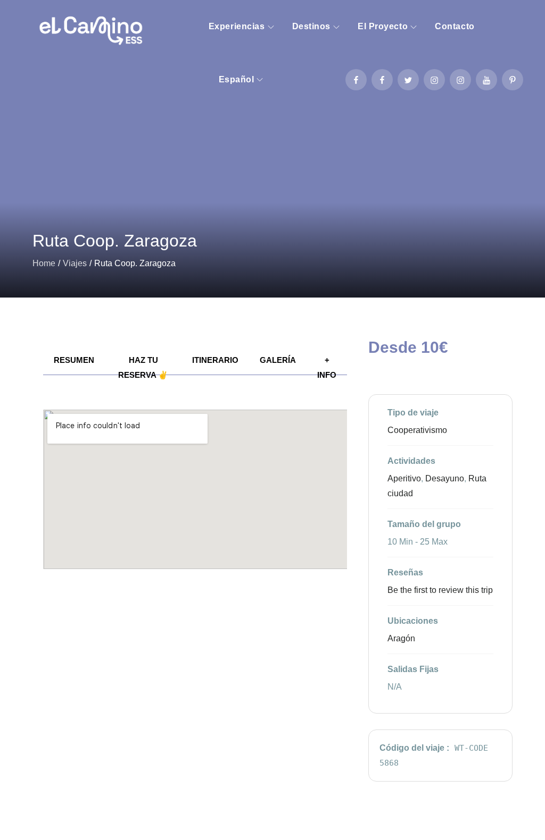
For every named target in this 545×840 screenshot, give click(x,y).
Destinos (311, 26)
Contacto (454, 26)
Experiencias (237, 26)
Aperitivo (404, 478)
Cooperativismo (417, 430)
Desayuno (444, 478)
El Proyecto (383, 26)
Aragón (401, 638)
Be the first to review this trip (440, 590)
